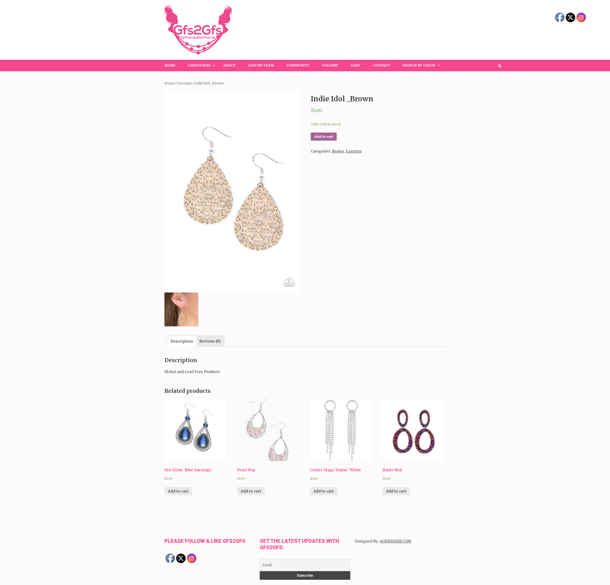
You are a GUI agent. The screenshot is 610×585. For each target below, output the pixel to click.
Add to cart (323, 136)
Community (297, 65)
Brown (338, 151)
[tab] (182, 341)
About (229, 65)
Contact (381, 65)
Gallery (330, 65)
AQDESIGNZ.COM (395, 541)
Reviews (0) (209, 341)
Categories (199, 65)
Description (182, 341)
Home (169, 65)
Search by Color (418, 65)
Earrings (184, 83)
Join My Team (261, 65)
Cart (355, 65)
